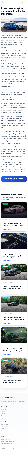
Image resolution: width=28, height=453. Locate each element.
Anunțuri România (5, 424)
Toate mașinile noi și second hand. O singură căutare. (14, 179)
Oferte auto (4, 428)
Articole (3, 411)
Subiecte (3, 413)
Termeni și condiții (5, 439)
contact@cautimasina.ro (6, 443)
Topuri (2, 418)
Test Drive (3, 415)
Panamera (9, 90)
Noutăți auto (4, 409)
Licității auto (4, 426)
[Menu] (25, 2)
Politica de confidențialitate (7, 441)
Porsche (4, 189)
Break (10, 189)
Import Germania (5, 433)
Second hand (4, 430)
